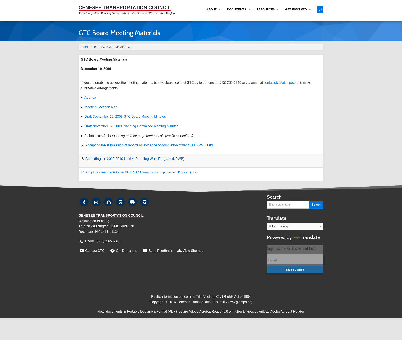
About (211, 9)
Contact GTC (91, 250)
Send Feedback (157, 250)
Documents (236, 9)
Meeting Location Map (101, 107)
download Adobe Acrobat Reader (279, 311)
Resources (265, 9)
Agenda (90, 97)
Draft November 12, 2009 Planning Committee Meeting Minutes (131, 126)
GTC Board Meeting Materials (113, 47)
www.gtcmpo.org (240, 302)
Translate (293, 227)
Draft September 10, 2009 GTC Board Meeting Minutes (125, 116)
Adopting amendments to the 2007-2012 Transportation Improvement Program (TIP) (141, 172)
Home (85, 47)
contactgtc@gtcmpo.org (281, 82)
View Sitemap (193, 250)
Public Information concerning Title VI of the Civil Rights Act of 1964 (201, 296)
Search (274, 197)
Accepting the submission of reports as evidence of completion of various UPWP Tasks (149, 145)
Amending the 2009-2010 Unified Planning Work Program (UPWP (134, 159)
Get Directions (123, 250)
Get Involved (296, 9)
